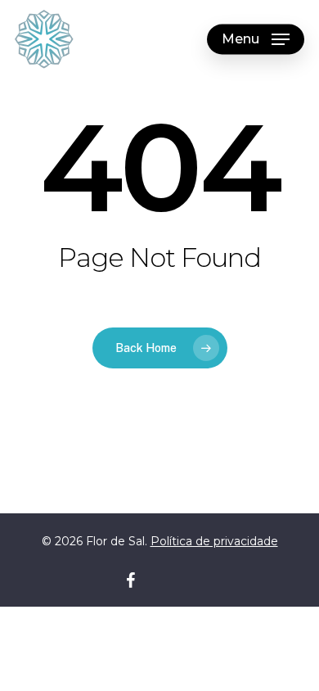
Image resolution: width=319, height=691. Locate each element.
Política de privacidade (214, 541)
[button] (255, 39)
